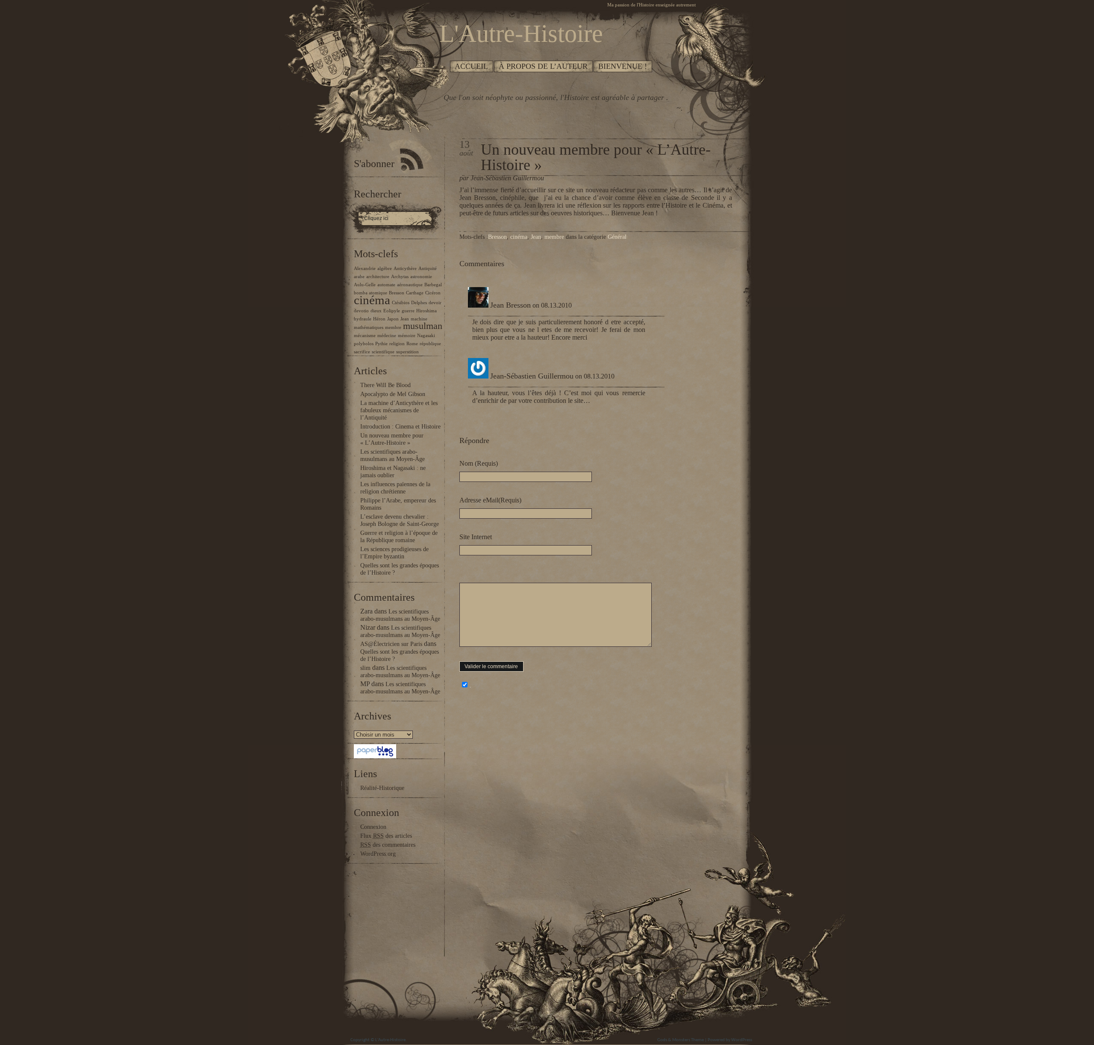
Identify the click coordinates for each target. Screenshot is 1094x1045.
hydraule (362, 319)
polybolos (363, 343)
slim (365, 668)
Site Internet (475, 536)
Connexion (373, 827)
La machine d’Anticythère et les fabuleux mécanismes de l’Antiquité (399, 410)
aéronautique (410, 284)
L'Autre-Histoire (390, 1040)
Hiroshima (426, 310)
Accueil (471, 66)
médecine (386, 335)
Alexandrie (365, 268)
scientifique (383, 351)
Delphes (419, 302)
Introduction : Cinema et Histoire (400, 426)
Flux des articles (386, 836)
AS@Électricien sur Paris (391, 644)
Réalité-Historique (382, 788)
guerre (408, 310)
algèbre (384, 268)
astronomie (421, 276)
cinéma (372, 300)
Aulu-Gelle (365, 284)
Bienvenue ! (622, 66)
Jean (404, 319)
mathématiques (368, 327)
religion (397, 343)
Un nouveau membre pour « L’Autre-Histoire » (596, 157)
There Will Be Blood (385, 385)
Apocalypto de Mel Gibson (392, 394)
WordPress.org (378, 854)
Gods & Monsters (673, 1040)
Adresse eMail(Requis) (490, 500)
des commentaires (387, 845)
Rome (412, 343)
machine (419, 319)
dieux (376, 310)
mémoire (406, 335)
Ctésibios (400, 302)
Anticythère (405, 268)
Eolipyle (391, 310)
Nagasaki (426, 335)
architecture (377, 276)
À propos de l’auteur (543, 66)
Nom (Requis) (478, 463)
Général (617, 237)
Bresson (396, 293)
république (430, 343)
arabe (359, 276)
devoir (435, 302)
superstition (407, 351)
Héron (379, 319)
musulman (422, 326)
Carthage (414, 293)
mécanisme (365, 335)
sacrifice (362, 351)
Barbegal (433, 284)
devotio (361, 310)
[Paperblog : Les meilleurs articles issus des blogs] (375, 756)
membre (393, 327)
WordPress (741, 1040)
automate (386, 284)
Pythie (381, 343)
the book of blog (728, 1016)
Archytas (400, 276)
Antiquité (427, 268)
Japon (393, 319)
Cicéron (433, 293)
